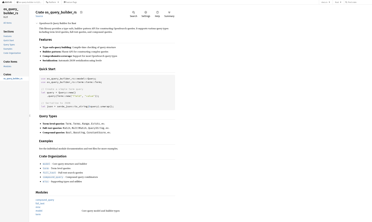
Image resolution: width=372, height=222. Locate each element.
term (38, 214)
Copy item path (81, 12)
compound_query (45, 200)
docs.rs (324, 2)
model (39, 210)
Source (39, 16)
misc (38, 207)
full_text (40, 203)
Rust (337, 2)
